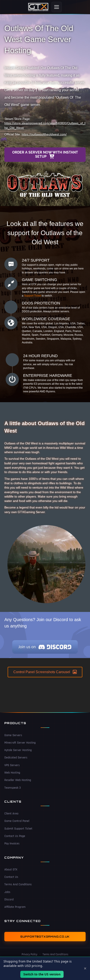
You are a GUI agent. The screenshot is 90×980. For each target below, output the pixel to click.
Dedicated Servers (15, 758)
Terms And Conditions (18, 884)
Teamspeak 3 (12, 788)
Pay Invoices (11, 843)
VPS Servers (12, 765)
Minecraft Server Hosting (20, 743)
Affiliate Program (15, 907)
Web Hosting (12, 773)
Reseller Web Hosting (17, 780)
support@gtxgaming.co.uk (45, 936)
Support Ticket (32, 295)
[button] (45, 154)
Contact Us (11, 877)
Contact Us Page (14, 836)
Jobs (7, 892)
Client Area (11, 814)
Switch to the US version (42, 974)
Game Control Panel (16, 821)
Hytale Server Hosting (18, 750)
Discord (9, 899)
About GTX (10, 870)
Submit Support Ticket (18, 829)
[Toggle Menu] (56, 7)
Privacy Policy (29, 954)
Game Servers (13, 735)
